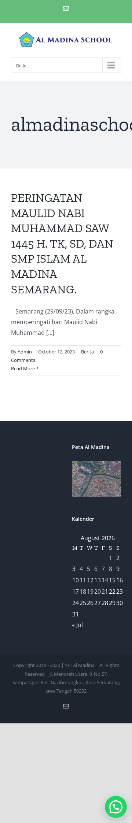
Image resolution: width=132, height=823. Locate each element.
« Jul (77, 625)
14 (105, 580)
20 (97, 591)
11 (83, 580)
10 (75, 580)
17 (75, 591)
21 (105, 591)
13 (97, 580)
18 (83, 591)
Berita (87, 351)
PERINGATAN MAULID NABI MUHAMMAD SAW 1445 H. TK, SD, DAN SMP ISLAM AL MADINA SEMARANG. (62, 243)
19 (90, 591)
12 (90, 580)
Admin (25, 351)
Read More (23, 368)
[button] (116, 807)
